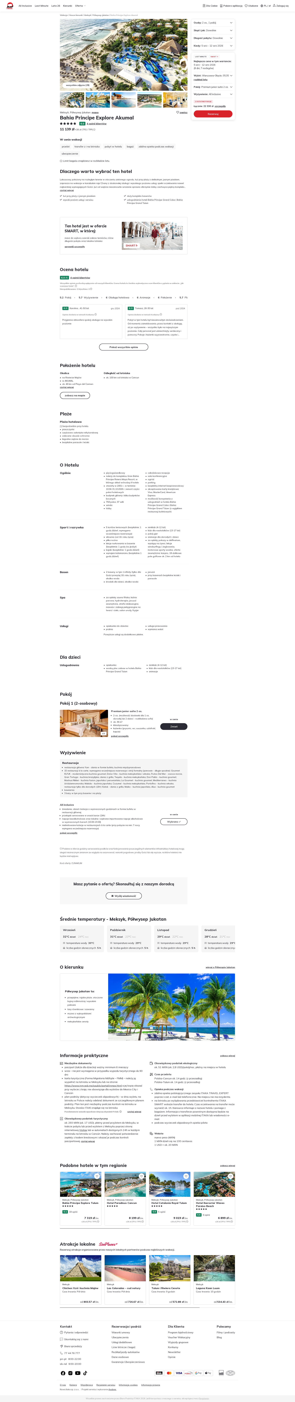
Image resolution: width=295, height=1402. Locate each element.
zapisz (183, 112)
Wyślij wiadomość (125, 895)
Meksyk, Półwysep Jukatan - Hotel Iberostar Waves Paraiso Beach (211, 1175)
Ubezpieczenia (120, 1337)
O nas (63, 1385)
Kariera (73, 1385)
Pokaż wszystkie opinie (124, 347)
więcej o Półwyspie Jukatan (220, 967)
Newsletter (174, 1352)
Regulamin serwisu (105, 1385)
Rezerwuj (213, 113)
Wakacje (64, 15)
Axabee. (112, 1389)
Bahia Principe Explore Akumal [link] (124, 15)
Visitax (83, 1130)
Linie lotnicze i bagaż (123, 1347)
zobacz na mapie (75, 395)
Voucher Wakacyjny (179, 1337)
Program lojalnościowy (180, 1332)
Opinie (171, 1356)
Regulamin (204, 1398)
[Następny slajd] (187, 297)
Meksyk (87, 15)
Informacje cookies (128, 1385)
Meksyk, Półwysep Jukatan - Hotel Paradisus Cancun (121, 1175)
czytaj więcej (67, 190)
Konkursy (173, 1347)
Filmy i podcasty (226, 1332)
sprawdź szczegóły (75, 246)
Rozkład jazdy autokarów (126, 1352)
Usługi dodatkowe (122, 1342)
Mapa (95, 112)
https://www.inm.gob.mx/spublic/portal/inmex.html (93, 1085)
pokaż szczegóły (120, 736)
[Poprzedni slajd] (63, 723)
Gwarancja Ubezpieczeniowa (128, 1361)
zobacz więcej (227, 1055)
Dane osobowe (120, 1356)
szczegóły (220, 106)
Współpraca (87, 1385)
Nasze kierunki (76, 15)
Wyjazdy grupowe (178, 1342)
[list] (76, 286)
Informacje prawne (150, 1385)
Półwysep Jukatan (101, 15)
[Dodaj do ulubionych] (97, 1176)
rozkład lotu (200, 79)
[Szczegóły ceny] (94, 130)
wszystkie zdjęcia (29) (77, 85)
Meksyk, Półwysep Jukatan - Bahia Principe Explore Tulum (77, 1175)
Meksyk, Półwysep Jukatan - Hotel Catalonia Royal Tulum (166, 1175)
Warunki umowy (121, 1332)
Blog (219, 1337)
